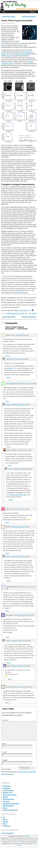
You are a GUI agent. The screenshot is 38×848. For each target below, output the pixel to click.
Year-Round (7, 826)
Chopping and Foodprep (11, 803)
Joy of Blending (10, 1)
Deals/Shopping (8, 806)
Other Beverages (8, 799)
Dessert (5, 797)
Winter (5, 824)
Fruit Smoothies (8, 790)
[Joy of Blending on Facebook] (32, 310)
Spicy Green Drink (8, 16)
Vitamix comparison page (18, 495)
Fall (4, 817)
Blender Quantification (13, 313)
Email (4, 752)
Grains (5, 808)
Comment (5, 720)
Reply (8, 356)
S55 (8, 56)
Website (4, 760)
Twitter (16, 310)
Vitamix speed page (20, 292)
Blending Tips (23, 313)
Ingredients (6, 788)
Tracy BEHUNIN (10, 383)
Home (4, 11)
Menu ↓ (33, 12)
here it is (10, 368)
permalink (34, 313)
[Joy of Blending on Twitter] (29, 310)
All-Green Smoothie (29, 16)
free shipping (15, 841)
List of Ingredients (7, 833)
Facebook (24, 310)
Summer (5, 821)
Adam (8, 359)
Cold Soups (7, 786)
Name (4, 744)
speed (20, 45)
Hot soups (6, 801)
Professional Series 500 (20, 54)
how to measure (6, 45)
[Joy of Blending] (19, 6)
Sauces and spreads (9, 795)
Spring (5, 819)
